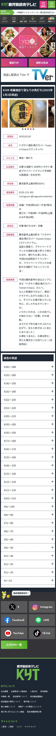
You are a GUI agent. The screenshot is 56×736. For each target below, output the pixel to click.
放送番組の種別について (11, 701)
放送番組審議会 (36, 696)
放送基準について (20, 696)
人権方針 (33, 691)
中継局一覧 (5, 696)
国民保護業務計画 (34, 711)
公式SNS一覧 (14, 645)
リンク (19, 726)
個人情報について (8, 706)
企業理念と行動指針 (19, 691)
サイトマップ (30, 726)
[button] (22, 129)
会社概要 (4, 691)
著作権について (30, 701)
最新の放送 (42, 62)
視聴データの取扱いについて (30, 706)
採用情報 (43, 691)
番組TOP (14, 62)
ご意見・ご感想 (7, 726)
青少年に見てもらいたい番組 (12, 711)
